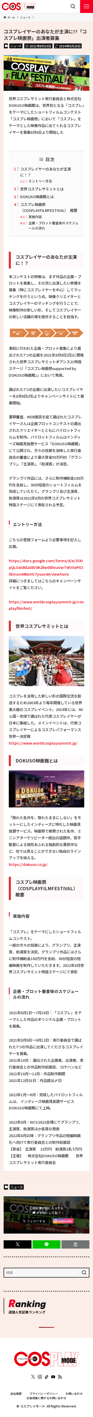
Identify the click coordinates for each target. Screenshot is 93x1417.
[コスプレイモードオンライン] (46, 1364)
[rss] (60, 1376)
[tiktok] (46, 1376)
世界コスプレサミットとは (42, 188)
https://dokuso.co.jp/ (28, 864)
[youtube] (53, 1376)
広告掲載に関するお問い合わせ (46, 1398)
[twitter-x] (33, 1376)
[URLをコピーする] (75, 1244)
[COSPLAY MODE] (19, 6)
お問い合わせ (74, 1393)
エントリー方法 (40, 181)
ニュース (15, 46)
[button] (18, 1244)
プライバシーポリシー (43, 1393)
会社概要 (16, 1393)
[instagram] (39, 1376)
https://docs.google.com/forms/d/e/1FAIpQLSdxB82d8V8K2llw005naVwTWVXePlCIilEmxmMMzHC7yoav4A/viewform (46, 567)
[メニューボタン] (86, 6)
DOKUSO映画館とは (37, 196)
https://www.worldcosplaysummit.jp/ (43, 743)
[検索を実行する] (84, 1273)
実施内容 (35, 216)
